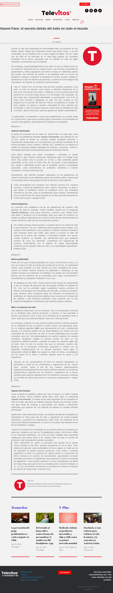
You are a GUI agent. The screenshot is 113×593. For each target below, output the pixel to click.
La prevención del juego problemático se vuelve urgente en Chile (20, 534)
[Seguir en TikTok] (100, 10)
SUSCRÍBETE (85, 4)
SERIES (47, 20)
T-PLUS (67, 20)
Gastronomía (88, 549)
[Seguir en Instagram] (91, 10)
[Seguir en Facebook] (87, 10)
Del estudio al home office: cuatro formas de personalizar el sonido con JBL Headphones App (45, 535)
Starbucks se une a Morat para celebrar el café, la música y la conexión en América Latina (92, 535)
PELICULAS (39, 20)
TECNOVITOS (57, 20)
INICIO (30, 20)
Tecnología (15, 546)
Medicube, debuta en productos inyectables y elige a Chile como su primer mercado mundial (68, 535)
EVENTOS (75, 20)
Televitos (58, 42)
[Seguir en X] (95, 10)
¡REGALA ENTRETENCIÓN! (11, 4)
